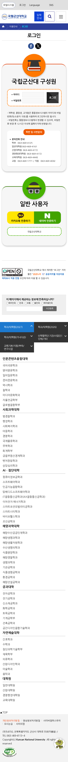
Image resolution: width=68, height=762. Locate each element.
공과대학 (8, 586)
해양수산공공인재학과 (15, 532)
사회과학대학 (11, 409)
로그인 (22, 5)
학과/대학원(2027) (13, 327)
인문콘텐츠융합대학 (15, 358)
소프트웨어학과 (11, 482)
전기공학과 (9, 598)
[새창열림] (9, 752)
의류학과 (8, 659)
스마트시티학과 (11, 511)
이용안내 (13, 27)
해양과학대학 (11, 526)
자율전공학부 (10, 400)
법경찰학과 (9, 416)
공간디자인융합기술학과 (16, 628)
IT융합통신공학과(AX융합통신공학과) (24, 496)
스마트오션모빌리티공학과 (17, 506)
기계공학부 (9, 618)
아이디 (16, 94)
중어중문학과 (10, 380)
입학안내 (39, 16)
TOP (3, 712)
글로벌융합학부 (11, 405)
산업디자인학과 (11, 664)
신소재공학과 (10, 603)
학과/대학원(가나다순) (15, 337)
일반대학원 (9, 685)
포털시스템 (8, 5)
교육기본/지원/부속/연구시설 (14, 347)
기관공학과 (9, 567)
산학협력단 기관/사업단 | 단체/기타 (50, 337)
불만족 (37, 303)
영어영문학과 (10, 370)
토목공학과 (9, 613)
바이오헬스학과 (11, 516)
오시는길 (8, 724)
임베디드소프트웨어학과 (16, 492)
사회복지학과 (10, 426)
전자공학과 (9, 593)
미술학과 (8, 669)
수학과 (6, 644)
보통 (29, 303)
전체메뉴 (61, 17)
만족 (21, 303)
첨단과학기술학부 (12, 649)
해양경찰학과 (10, 557)
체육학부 (8, 654)
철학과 (6, 390)
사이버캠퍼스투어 (52, 721)
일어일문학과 (10, 375)
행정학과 (8, 421)
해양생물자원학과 (12, 542)
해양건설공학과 (11, 582)
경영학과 (8, 436)
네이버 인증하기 (47, 221)
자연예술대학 (11, 632)
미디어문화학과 (11, 395)
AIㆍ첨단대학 (11, 470)
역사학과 (8, 385)
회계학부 (8, 451)
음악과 (6, 674)
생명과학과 (9, 562)
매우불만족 (48, 303)
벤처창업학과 (10, 460)
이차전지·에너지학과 (14, 501)
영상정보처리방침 (31, 721)
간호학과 (8, 639)
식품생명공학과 (11, 572)
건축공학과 (9, 623)
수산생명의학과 (11, 547)
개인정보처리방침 (11, 721)
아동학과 (8, 431)
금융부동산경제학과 (14, 455)
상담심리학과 (10, 465)
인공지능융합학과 (12, 487)
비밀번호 (17, 101)
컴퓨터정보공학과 (12, 477)
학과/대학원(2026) (47, 327)
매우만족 (12, 303)
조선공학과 (9, 521)
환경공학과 (9, 577)
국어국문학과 (10, 365)
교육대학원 (9, 700)
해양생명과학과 (11, 537)
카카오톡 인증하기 (20, 221)
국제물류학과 (10, 441)
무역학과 (8, 446)
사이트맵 (20, 724)
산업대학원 (9, 690)
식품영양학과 (10, 552)
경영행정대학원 (11, 695)
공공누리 (37, 274)
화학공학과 (9, 608)
